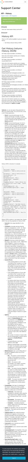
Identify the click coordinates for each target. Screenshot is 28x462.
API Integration (13, 15)
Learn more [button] (21, 454)
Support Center (5, 15)
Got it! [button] (14, 458)
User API (11, 410)
